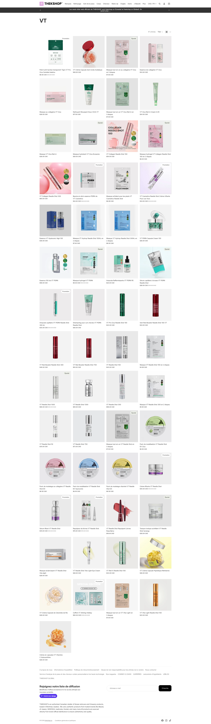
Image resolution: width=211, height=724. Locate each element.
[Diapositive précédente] (40, 10)
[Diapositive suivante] (169, 10)
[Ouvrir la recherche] (159, 3)
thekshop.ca (48, 720)
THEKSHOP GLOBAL (47, 678)
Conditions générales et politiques (65, 720)
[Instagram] (166, 720)
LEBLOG (166, 674)
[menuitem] (144, 3)
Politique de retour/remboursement (86, 670)
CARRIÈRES (137, 674)
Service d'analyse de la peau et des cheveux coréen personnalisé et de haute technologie (72, 674)
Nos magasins (111, 674)
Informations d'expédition (63, 670)
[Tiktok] (170, 720)
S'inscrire (165, 688)
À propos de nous (46, 670)
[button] (160, 31)
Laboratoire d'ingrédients (152, 674)
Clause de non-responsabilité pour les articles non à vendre (122, 670)
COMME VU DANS (124, 674)
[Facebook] (162, 720)
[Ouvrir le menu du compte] (164, 3)
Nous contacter (150, 670)
